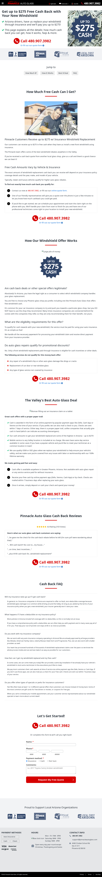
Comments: (31, 765)
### (31, 754)
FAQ (75, 73)
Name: (30, 742)
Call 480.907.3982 (36, 41)
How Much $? (31, 73)
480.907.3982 (33, 190)
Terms (89, 874)
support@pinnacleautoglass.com (84, 839)
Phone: (29, 749)
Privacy (82, 874)
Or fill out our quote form (32, 45)
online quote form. (59, 190)
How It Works (47, 73)
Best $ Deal (63, 73)
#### (57, 754)
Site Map (98, 874)
